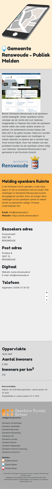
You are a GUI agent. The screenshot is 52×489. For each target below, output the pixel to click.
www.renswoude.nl (20, 272)
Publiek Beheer (11, 468)
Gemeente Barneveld (10, 430)
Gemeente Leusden (9, 439)
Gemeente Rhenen (9, 442)
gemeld (23, 475)
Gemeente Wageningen (11, 446)
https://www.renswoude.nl (25, 215)
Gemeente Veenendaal (11, 426)
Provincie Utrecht (27, 152)
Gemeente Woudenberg (11, 433)
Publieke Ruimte (11, 461)
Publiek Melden (11, 465)
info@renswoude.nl (18, 212)
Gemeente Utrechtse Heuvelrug (14, 449)
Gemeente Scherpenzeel (11, 423)
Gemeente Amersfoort (11, 452)
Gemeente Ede (8, 436)
